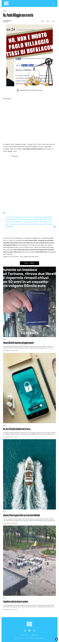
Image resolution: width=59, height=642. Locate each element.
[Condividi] (42, 21)
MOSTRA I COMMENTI (29, 263)
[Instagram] (24, 630)
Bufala (4, 339)
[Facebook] (29, 630)
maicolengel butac (7, 20)
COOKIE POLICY (34, 634)
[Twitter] (34, 630)
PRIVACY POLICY (25, 634)
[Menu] (53, 3)
